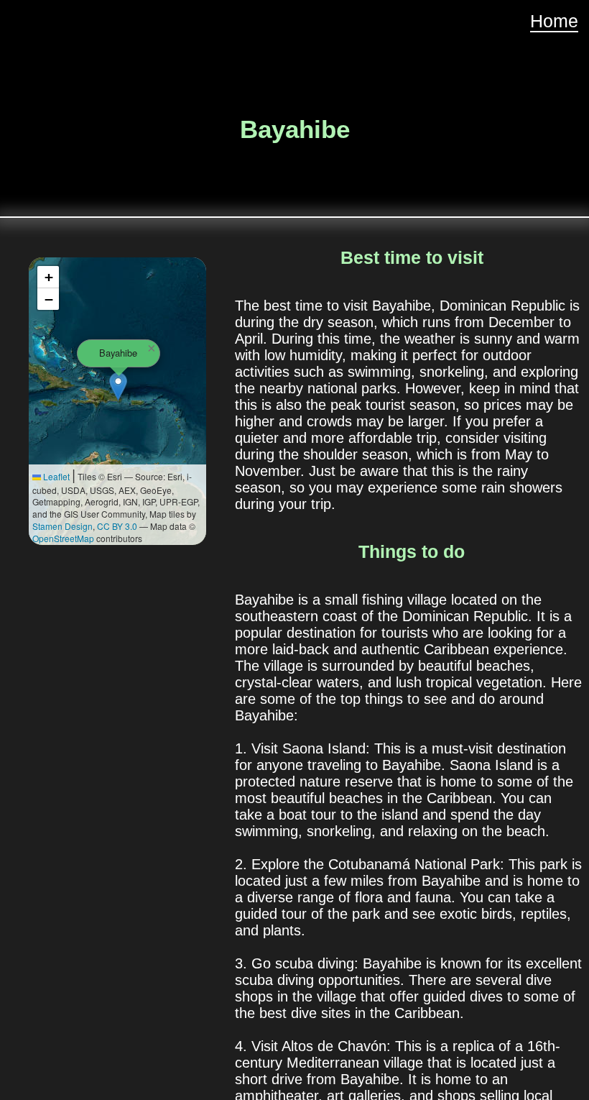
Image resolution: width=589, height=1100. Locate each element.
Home (554, 21)
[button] (118, 386)
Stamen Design (62, 526)
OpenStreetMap (63, 538)
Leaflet (55, 476)
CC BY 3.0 (117, 526)
